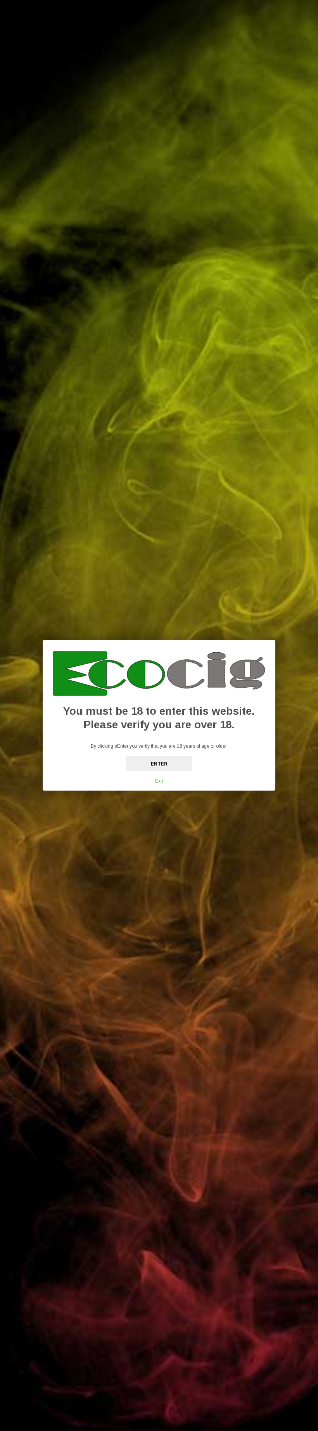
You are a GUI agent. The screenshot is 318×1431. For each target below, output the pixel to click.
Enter (159, 764)
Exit (159, 781)
